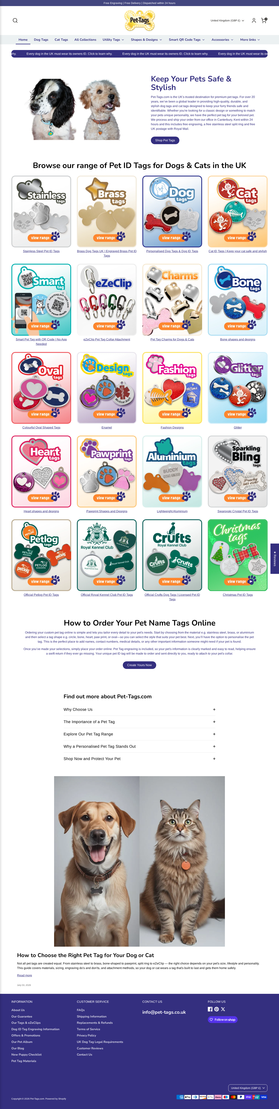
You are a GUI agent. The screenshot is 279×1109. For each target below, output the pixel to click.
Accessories (221, 40)
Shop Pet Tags (165, 140)
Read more (24, 975)
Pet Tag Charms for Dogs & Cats (172, 339)
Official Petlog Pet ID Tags (41, 594)
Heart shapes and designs (41, 511)
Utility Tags (112, 40)
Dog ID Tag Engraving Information (35, 1029)
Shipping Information (91, 1016)
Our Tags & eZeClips (26, 1023)
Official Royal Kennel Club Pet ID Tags (107, 594)
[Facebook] (210, 1009)
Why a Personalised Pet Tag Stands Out (100, 746)
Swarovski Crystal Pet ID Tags (238, 511)
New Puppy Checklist (26, 1055)
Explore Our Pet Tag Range (88, 734)
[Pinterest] (216, 1009)
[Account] (254, 20)
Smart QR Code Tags (185, 40)
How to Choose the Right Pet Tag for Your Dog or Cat (85, 955)
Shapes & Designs (145, 40)
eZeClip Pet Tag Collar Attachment (107, 339)
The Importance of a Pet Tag (89, 722)
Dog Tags (41, 40)
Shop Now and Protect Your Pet (92, 758)
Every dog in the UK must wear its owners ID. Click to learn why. (115, 53)
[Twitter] (223, 1009)
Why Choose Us (78, 709)
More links (248, 40)
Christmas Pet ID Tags (238, 594)
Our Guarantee (21, 1016)
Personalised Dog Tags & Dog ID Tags (172, 251)
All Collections (85, 40)
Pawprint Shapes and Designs (106, 511)
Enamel (107, 427)
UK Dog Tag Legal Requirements (100, 1042)
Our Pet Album (21, 1042)
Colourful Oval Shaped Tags (41, 427)
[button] (76, 1073)
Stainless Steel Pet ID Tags (41, 251)
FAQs (81, 1010)
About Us (18, 1010)
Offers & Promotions (25, 1035)
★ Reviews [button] (275, 558)
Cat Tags (61, 40)
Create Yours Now (139, 665)
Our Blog (17, 1048)
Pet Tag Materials (23, 1061)
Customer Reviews (90, 1048)
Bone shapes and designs (237, 339)
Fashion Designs (172, 427)
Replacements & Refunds (95, 1023)
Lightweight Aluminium (172, 511)
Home (23, 40)
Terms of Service (88, 1029)
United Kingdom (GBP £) (225, 20)
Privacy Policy (86, 1035)
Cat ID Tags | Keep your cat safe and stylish (238, 251)
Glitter (238, 427)
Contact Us (84, 1055)
